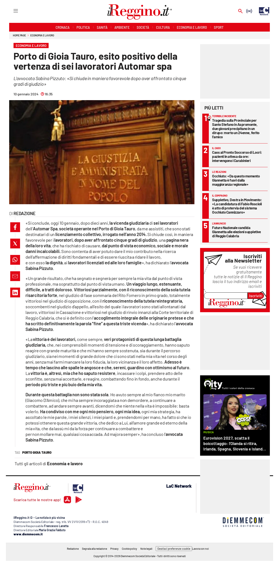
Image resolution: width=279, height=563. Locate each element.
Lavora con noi (200, 548)
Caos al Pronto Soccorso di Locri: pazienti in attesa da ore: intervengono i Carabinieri (237, 156)
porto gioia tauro (36, 452)
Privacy (114, 548)
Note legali (146, 548)
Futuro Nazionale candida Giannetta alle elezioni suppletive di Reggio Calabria (236, 231)
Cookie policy (129, 548)
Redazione (73, 548)
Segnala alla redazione (94, 548)
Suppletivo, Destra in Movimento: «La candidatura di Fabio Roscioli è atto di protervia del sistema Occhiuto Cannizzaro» (237, 205)
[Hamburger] (11, 10)
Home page (19, 35)
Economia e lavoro (42, 35)
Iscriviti (255, 295)
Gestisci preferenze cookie (173, 548)
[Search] (240, 11)
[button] (15, 227)
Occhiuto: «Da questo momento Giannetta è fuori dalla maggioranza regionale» (236, 180)
